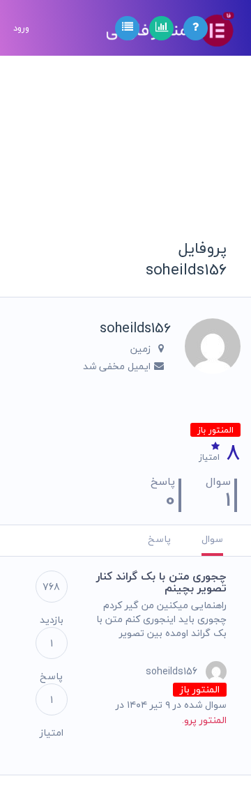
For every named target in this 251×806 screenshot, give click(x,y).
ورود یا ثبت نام (21, 111)
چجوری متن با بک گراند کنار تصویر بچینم (161, 582)
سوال (212, 539)
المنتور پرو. (204, 720)
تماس (22, 268)
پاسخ (159, 539)
